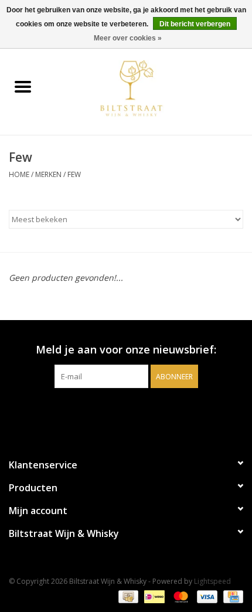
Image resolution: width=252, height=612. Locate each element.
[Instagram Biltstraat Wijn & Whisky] (136, 412)
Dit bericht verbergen (194, 24)
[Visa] (206, 596)
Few (74, 174)
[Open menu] (23, 86)
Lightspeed (212, 581)
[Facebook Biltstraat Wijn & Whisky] (115, 412)
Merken (48, 174)
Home (19, 174)
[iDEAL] (153, 596)
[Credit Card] (231, 596)
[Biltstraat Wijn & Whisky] (149, 87)
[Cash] (127, 596)
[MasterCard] (179, 596)
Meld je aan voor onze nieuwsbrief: (126, 350)
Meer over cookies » (128, 38)
